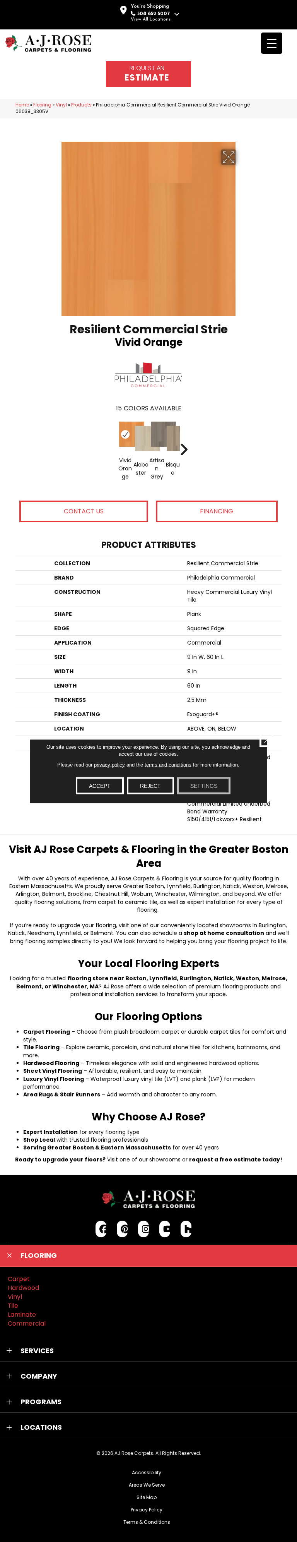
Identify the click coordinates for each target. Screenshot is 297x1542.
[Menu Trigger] (271, 43)
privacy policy (109, 764)
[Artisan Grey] (157, 434)
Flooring (42, 105)
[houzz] (186, 1229)
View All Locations (151, 19)
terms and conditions (168, 764)
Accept (100, 785)
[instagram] (143, 1229)
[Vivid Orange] (125, 434)
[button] (148, 1255)
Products (81, 105)
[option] (148, 456)
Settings (203, 785)
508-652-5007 (153, 13)
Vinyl (61, 105)
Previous (113, 438)
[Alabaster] (141, 438)
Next (183, 438)
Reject (150, 785)
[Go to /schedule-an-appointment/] (148, 74)
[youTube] (165, 1229)
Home (22, 105)
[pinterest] (122, 1229)
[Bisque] (173, 438)
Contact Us (84, 511)
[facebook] (101, 1229)
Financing (216, 511)
